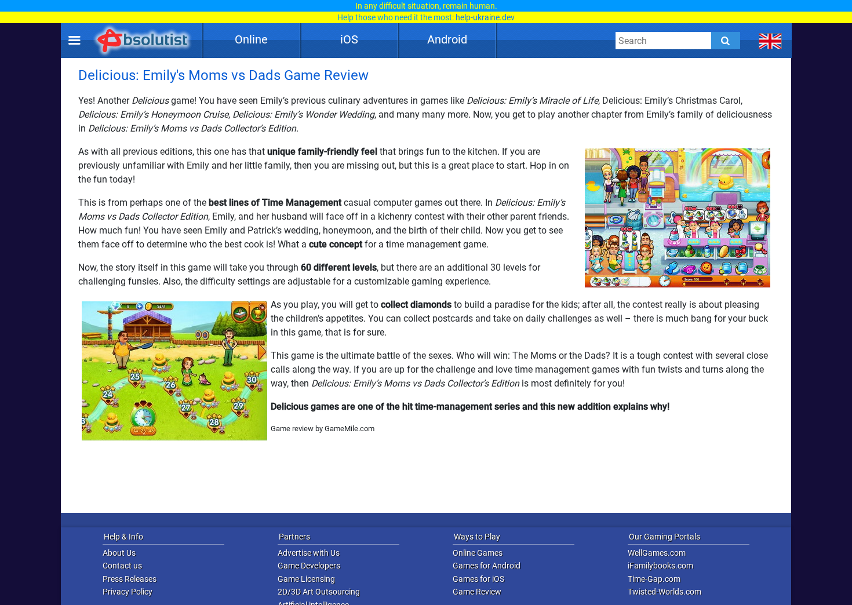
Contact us (122, 565)
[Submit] (725, 40)
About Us (119, 552)
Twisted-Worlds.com (664, 591)
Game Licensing (306, 579)
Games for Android (486, 565)
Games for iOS (478, 579)
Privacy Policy (127, 591)
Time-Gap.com (654, 579)
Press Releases (129, 579)
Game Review (477, 591)
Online (251, 39)
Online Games (478, 552)
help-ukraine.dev (485, 17)
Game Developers (309, 565)
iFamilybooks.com (660, 565)
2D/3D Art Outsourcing (319, 591)
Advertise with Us (309, 552)
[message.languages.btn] (770, 40)
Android (447, 39)
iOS (349, 39)
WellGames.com (657, 552)
